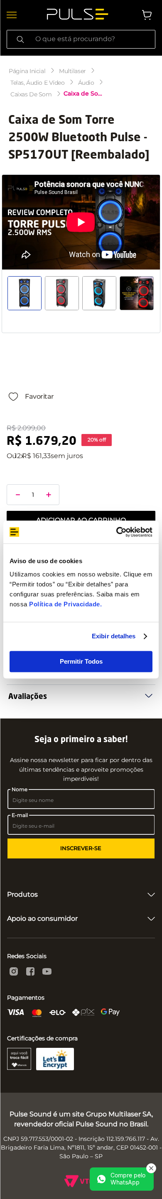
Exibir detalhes (114, 636)
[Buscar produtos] (20, 39)
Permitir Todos (81, 661)
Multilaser (72, 71)
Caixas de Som (31, 94)
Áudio (86, 82)
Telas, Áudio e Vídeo (37, 82)
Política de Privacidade (64, 604)
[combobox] (81, 39)
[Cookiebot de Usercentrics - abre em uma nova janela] (116, 532)
